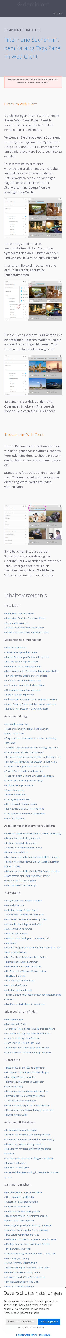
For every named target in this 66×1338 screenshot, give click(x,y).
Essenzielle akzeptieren (21, 1321)
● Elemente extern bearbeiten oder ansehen (26, 1091)
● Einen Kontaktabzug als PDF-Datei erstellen (26, 1105)
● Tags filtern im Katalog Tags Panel (22, 1042)
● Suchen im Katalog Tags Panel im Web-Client (27, 1033)
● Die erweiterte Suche (15, 1024)
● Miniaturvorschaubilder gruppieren (22, 838)
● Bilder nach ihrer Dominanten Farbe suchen (26, 1047)
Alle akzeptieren (49, 1321)
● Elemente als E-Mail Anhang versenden (24, 1095)
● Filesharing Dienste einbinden (19, 1077)
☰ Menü (57, 13)
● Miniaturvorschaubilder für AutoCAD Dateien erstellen (31, 871)
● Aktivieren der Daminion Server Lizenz (24, 627)
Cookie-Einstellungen (32, 1327)
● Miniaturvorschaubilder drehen (20, 842)
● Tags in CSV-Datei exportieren (20, 1100)
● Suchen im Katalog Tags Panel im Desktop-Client (29, 1028)
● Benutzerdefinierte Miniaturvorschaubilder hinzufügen (31, 857)
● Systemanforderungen (16, 622)
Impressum (44, 1334)
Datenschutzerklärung (26, 1334)
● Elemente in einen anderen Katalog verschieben (28, 1109)
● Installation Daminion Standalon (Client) (24, 618)
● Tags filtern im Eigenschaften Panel (22, 1038)
